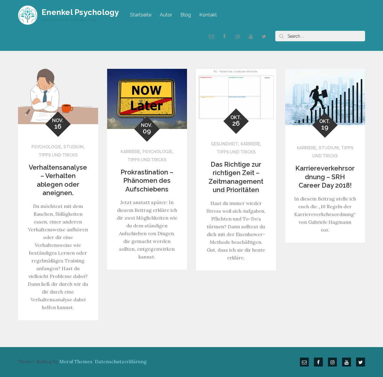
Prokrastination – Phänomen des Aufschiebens (147, 180)
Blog (185, 15)
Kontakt (208, 15)
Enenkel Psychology (80, 12)
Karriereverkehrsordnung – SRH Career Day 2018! (325, 176)
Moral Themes (75, 361)
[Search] (281, 36)
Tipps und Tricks (58, 155)
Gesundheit (224, 144)
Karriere (130, 151)
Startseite (140, 15)
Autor (166, 15)
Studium (73, 147)
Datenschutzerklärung (121, 361)
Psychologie (46, 147)
